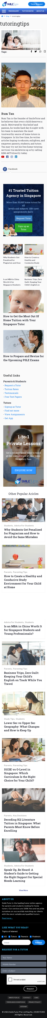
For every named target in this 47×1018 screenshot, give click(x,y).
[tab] (10, 169)
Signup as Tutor (13, 406)
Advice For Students (24, 525)
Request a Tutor (13, 385)
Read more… (7, 918)
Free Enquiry (13, 11)
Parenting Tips (20, 572)
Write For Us (14, 998)
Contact (26, 998)
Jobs (36, 998)
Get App (9, 418)
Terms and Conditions (16, 1002)
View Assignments (15, 414)
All (5, 936)
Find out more (12, 410)
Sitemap (23, 1006)
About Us (40, 11)
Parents (8, 572)
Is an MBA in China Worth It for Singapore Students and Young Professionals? (23, 630)
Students (8, 525)
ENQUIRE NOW (23, 470)
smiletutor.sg (21, 150)
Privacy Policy (34, 1002)
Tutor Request (37, 4)
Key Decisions (20, 815)
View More (23, 890)
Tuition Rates (28, 11)
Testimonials (11, 393)
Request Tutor (23, 218)
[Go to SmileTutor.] (2, 16)
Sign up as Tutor (23, 228)
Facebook (12, 169)
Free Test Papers (13, 396)
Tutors (14, 936)
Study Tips (9, 719)
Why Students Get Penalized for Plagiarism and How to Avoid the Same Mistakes (23, 533)
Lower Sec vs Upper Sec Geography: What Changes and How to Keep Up (21, 726)
